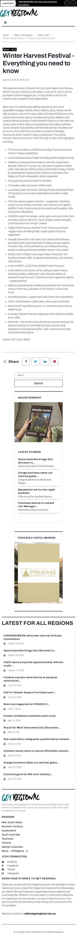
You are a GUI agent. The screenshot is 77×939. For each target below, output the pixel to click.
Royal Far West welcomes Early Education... (32, 727)
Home (6, 35)
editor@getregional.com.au (40, 913)
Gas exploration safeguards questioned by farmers (36, 739)
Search (38, 383)
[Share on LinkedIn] (45, 361)
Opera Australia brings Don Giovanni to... (30, 650)
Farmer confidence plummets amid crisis (30, 716)
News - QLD (43, 35)
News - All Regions (23, 35)
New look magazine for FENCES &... (27, 704)
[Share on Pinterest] (54, 361)
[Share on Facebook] (26, 361)
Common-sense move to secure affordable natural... (37, 751)
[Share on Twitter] (35, 361)
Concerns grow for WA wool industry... (28, 774)
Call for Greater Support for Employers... (30, 692)
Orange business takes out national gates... (31, 762)
